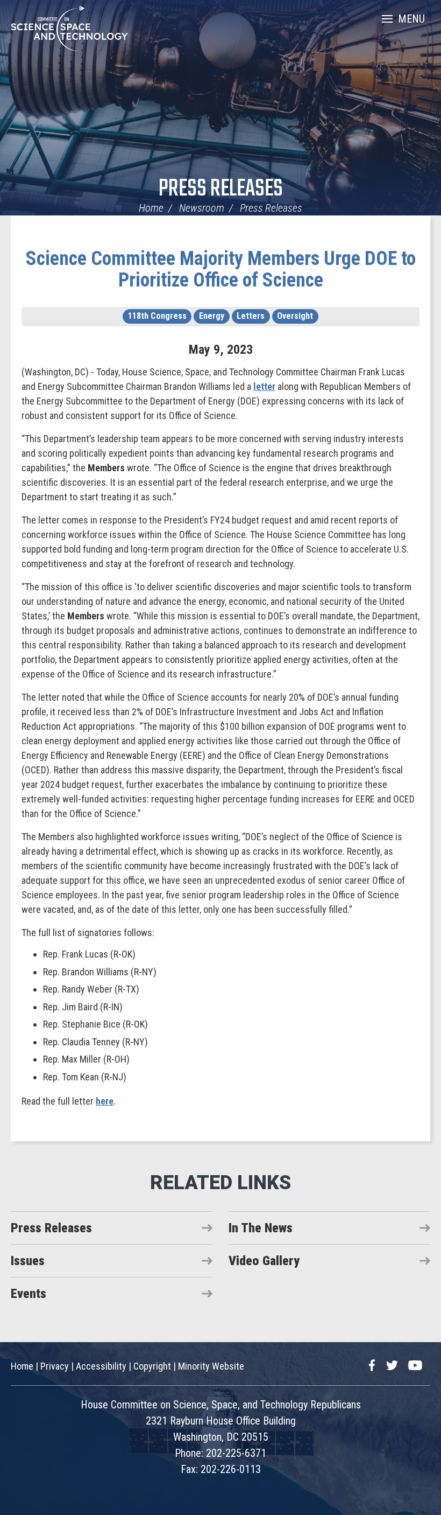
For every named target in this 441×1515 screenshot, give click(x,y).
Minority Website (211, 1366)
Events (28, 1293)
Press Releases (221, 189)
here (104, 1101)
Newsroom (201, 207)
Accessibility (101, 1366)
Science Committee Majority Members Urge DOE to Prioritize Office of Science (221, 269)
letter (264, 386)
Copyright (152, 1366)
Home (151, 207)
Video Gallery (264, 1260)
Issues (28, 1260)
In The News (261, 1227)
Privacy (54, 1366)
